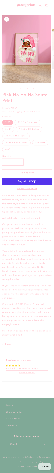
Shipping (18, 112)
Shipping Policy (14, 412)
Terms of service (20, 462)
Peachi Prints (15, 457)
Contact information (28, 466)
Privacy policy (45, 457)
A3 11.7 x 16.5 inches (16, 136)
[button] (6, 5)
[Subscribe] (43, 444)
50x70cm (40, 143)
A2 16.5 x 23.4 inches (16, 143)
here (36, 294)
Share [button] (8, 344)
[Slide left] (20, 88)
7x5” (7, 122)
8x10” (8, 129)
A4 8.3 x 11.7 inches (29, 129)
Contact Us (11, 425)
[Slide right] (33, 88)
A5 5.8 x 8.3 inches (27, 122)
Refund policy (30, 457)
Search (9, 405)
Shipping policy (36, 462)
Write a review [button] (27, 373)
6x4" (7, 149)
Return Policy (13, 419)
